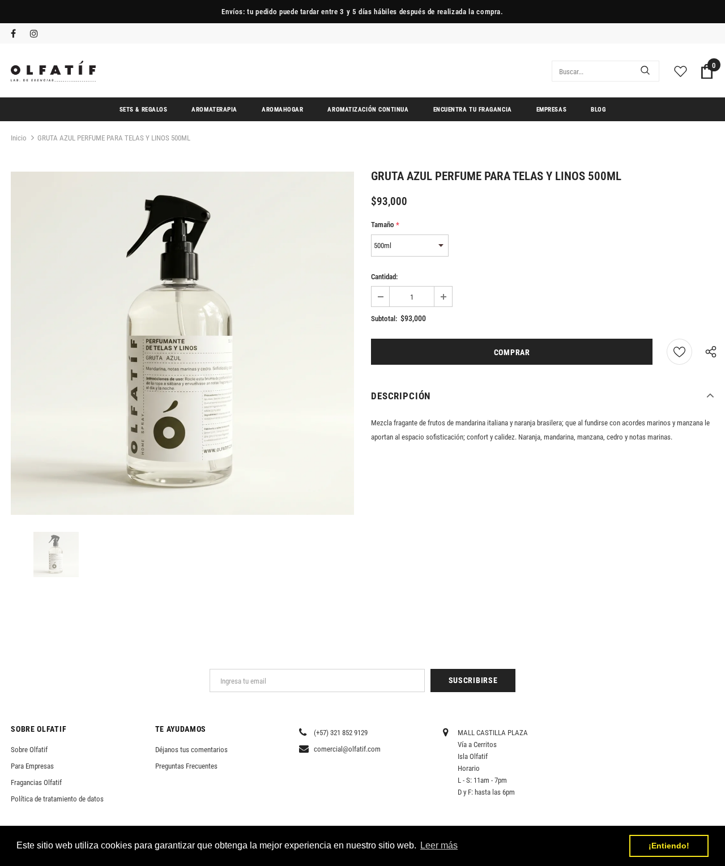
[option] (182, 343)
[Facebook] (18, 34)
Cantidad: (384, 276)
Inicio (19, 138)
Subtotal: (384, 318)
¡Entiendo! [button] (669, 845)
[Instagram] (37, 34)
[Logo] (53, 71)
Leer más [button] (439, 845)
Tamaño (385, 224)
